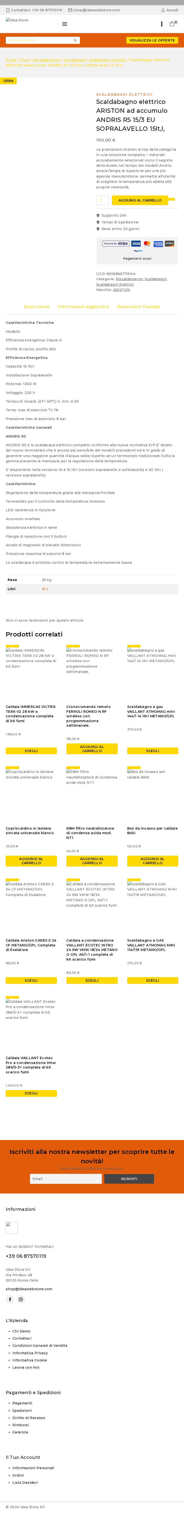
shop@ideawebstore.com (29, 1289)
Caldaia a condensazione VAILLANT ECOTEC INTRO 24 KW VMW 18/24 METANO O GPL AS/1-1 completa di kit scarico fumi (91, 949)
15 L (45, 589)
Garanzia (20, 1432)
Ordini (18, 1475)
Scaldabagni (156, 279)
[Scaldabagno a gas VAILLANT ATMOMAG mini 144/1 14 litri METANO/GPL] (152, 673)
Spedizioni (22, 1410)
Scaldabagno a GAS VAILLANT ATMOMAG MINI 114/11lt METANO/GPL (151, 945)
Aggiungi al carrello (140, 200)
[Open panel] (64, 24)
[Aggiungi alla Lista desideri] (171, 199)
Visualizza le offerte (152, 40)
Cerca (75, 40)
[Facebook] (10, 1299)
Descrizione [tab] (36, 306)
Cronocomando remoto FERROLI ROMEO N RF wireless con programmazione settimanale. (88, 716)
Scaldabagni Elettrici (124, 94)
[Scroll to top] (171, 1487)
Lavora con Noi (26, 1367)
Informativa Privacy (30, 1353)
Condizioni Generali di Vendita (39, 1345)
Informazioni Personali (33, 1468)
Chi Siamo (21, 1331)
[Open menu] (162, 24)
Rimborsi (20, 1425)
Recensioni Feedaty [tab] (138, 306)
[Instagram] (21, 1299)
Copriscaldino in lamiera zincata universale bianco (30, 830)
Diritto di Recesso (28, 1418)
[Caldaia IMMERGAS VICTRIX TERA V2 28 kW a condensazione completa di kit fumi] (31, 673)
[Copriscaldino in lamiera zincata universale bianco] (31, 794)
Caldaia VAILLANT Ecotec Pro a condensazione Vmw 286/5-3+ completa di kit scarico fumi (31, 1065)
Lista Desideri (25, 1482)
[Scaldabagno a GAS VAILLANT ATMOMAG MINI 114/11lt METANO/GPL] (152, 906)
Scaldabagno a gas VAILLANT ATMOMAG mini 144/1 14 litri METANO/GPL (151, 711)
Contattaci (21, 1338)
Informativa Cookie (29, 1360)
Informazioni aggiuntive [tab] (83, 306)
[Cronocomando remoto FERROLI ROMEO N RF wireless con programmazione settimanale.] (91, 673)
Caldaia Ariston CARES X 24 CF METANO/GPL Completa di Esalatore (31, 945)
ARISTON (121, 290)
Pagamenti (22, 1403)
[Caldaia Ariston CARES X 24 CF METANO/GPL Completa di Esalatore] (31, 906)
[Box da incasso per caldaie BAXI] (152, 794)
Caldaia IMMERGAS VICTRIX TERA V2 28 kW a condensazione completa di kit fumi (31, 714)
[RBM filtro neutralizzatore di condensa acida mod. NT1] (91, 794)
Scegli (31, 751)
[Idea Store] (30, 24)
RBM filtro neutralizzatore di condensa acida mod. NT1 (90, 833)
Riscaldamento (129, 279)
